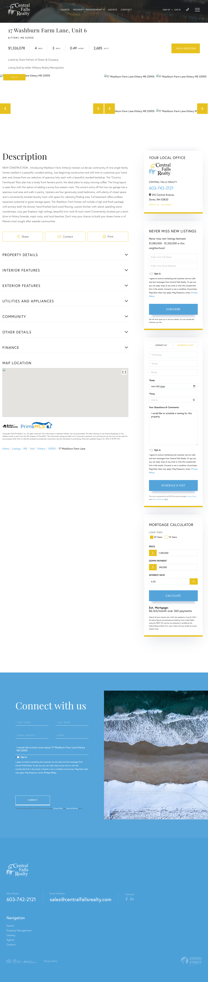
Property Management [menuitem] (87, 9)
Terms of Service (158, 499)
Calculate (173, 595)
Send (32, 800)
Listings (16, 448)
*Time (152, 393)
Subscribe (173, 309)
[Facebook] (126, 899)
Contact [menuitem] (126, 9)
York (32, 448)
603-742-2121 (161, 188)
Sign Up (166, 10)
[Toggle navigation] (197, 9)
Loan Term (155, 532)
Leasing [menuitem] (10, 935)
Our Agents (166, 205)
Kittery (41, 448)
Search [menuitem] (65, 9)
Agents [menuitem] (112, 9)
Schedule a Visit (185, 345)
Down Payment (158, 560)
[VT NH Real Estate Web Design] (191, 961)
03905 (52, 448)
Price (152, 546)
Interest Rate (157, 575)
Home (5, 448)
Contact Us (154, 205)
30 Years (158, 537)
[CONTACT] (185, 48)
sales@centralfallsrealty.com (80, 899)
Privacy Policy (191, 496)
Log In (177, 10)
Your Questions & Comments (164, 407)
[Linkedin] (132, 899)
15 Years (173, 537)
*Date (152, 380)
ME (25, 448)
